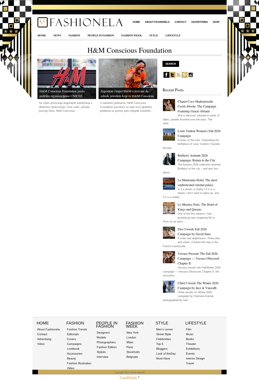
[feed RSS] (179, 76)
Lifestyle (195, 323)
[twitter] (172, 76)
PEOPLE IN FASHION (101, 35)
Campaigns (74, 343)
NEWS (57, 35)
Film (188, 329)
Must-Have (163, 358)
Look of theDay (166, 353)
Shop (216, 22)
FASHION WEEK (131, 35)
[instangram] (191, 76)
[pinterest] (185, 76)
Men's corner (164, 329)
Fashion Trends (77, 329)
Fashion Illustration (79, 363)
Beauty (71, 358)
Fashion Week (134, 324)
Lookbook (73, 348)
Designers (103, 332)
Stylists (101, 352)
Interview (102, 356)
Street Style (163, 334)
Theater (191, 343)
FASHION (74, 35)
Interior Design (195, 358)
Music (189, 334)
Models (101, 337)
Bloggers (162, 348)
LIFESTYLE (173, 35)
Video (41, 343)
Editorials (73, 334)
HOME (42, 35)
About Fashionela (157, 22)
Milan (129, 342)
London (131, 337)
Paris (129, 347)
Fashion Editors (107, 347)
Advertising (199, 22)
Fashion (75, 323)
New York (132, 332)
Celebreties (163, 339)
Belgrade (132, 356)
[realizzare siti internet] (129, 378)
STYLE (153, 35)
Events (190, 353)
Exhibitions (193, 348)
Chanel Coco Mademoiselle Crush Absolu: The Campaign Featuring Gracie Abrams (197, 106)
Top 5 (159, 343)
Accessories (74, 353)
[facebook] (166, 76)
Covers (71, 339)
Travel (190, 363)
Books (190, 339)
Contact (180, 22)
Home (136, 22)
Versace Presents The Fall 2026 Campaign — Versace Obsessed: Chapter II (199, 258)
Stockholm (133, 352)
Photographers (106, 342)
